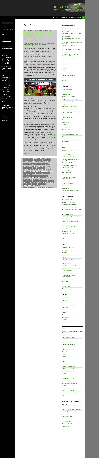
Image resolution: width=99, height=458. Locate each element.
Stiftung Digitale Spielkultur (68, 233)
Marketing (4, 85)
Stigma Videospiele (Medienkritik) (69, 131)
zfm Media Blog (65, 141)
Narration (4, 89)
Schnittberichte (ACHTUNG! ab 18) (69, 226)
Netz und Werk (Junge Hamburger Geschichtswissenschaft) (69, 109)
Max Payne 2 (26, 179)
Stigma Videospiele (49, 182)
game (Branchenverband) (67, 214)
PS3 (8, 91)
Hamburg (4, 79)
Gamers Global (65, 307)
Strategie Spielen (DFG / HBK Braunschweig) (71, 134)
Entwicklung (4, 64)
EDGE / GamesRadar (66, 297)
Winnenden (41, 185)
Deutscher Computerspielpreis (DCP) (70, 207)
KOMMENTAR (26, 30)
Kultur (11, 84)
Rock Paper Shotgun (66, 380)
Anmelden (4, 115)
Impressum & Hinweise (65, 17)
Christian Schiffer (27, 161)
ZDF (51, 187)
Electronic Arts (6, 61)
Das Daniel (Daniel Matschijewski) (69, 156)
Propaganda (43, 179)
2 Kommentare (38, 40)
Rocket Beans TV (65, 78)
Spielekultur (41, 182)
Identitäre (44, 169)
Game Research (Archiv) (67, 94)
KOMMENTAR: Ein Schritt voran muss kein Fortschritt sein (38, 35)
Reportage (36, 180)
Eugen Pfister (37, 163)
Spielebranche (8, 96)
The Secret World (5, 105)
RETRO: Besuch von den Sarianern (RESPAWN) (72, 42)
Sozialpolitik (31, 182)
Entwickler (26, 163)
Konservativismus (27, 174)
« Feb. (3, 34)
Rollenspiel (10, 94)
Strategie (29, 184)
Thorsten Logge (65, 136)
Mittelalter (8, 85)
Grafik (10, 77)
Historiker (4, 80)
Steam (6, 103)
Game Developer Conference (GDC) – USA (71, 406)
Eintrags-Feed (4, 117)
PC (8, 89)
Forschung (36, 164)
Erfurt (31, 163)
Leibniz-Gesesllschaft (36, 177)
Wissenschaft (48, 30)
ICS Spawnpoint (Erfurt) (67, 104)
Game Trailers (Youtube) (67, 73)
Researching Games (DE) (67, 122)
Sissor (25, 182)
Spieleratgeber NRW (66, 127)
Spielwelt (3, 103)
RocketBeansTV (43, 180)
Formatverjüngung (28, 164)
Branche (9, 57)
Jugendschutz (44, 171)
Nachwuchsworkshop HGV (68, 174)
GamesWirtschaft (66, 359)
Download (7, 59)
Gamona (64, 314)
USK (63, 238)
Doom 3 (41, 161)
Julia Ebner (51, 171)
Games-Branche (41, 166)
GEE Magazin (65, 317)
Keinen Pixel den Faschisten (29, 172)
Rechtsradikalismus (28, 180)
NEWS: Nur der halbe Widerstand (69, 45)
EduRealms (64, 252)
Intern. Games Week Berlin (67, 416)
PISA (38, 179)
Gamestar (64, 312)
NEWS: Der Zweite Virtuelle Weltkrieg (70, 54)
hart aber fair (38, 169)
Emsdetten (47, 161)
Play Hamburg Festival (67, 112)
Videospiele (10, 107)
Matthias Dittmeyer (46, 177)
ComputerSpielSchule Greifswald (69, 202)
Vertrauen (35, 185)
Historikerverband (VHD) (67, 101)
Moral (3, 87)
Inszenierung (5, 84)
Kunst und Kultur (34, 30)
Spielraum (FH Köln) (66, 129)
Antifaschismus (40, 158)
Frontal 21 (42, 164)
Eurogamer (64, 339)
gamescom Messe (66, 219)
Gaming (47, 166)
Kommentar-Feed (5, 118)
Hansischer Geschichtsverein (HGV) (69, 99)
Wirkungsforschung (28, 187)
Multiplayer (8, 88)
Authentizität (4, 57)
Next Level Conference (67, 421)
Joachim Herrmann (27, 171)
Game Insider (65, 300)
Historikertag (65, 414)
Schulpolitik (51, 180)
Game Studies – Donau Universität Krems (70, 265)
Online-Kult (32, 179)
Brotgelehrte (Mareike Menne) (68, 154)
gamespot (64, 354)
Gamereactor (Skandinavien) (68, 305)
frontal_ (48, 164)
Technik (9, 103)
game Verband (27, 166)
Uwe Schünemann (42, 184)
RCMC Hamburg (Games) (67, 119)
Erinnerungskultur (6, 66)
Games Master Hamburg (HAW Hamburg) (71, 268)
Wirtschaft (36, 187)
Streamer (35, 184)
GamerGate (33, 166)
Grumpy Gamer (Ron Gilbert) (68, 162)
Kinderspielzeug (46, 172)
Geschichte (6, 72)
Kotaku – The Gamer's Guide (68, 371)
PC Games (64, 319)
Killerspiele (38, 172)
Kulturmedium (27, 177)
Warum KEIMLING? (56, 17)
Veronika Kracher (27, 185)
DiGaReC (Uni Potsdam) (67, 89)
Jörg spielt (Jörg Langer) (67, 170)
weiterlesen (27, 153)
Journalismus (36, 171)
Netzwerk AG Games (66, 180)
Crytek (3, 59)
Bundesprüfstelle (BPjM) (67, 199)
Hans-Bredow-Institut (28, 169)
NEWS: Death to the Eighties (68, 57)
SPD (36, 182)
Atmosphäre (5, 56)
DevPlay (64, 68)
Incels (49, 169)
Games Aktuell (65, 310)
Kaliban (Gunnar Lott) (66, 172)
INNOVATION (6, 82)
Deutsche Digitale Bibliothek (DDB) (69, 204)
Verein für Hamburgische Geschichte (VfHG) (71, 139)
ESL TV (63, 70)
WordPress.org (4, 120)
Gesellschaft (5, 77)
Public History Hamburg (67, 117)
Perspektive (5, 91)
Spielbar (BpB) (65, 124)
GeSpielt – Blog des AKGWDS (68, 96)
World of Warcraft (45, 187)
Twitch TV (64, 80)
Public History (41, 30)
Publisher (4, 94)
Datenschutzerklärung (76, 17)
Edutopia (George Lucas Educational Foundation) (72, 209)
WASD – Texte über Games (67, 322)
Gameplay (10, 68)
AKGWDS (25, 158)
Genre (7, 69)
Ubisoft (4, 107)
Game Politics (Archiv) (67, 216)
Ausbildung (47, 158)
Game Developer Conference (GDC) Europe (71, 409)
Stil (24, 184)
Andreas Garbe (32, 158)
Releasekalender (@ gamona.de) (68, 378)
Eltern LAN (64, 211)
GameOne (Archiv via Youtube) (68, 75)
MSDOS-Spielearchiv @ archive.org (69, 106)
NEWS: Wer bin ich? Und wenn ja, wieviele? (71, 38)
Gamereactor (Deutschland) (68, 302)
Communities (35, 161)
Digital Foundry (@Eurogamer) (68, 92)
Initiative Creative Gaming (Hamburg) (70, 221)
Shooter (4, 96)
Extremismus (44, 163)
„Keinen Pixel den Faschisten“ (47, 132)
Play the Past (65, 114)
